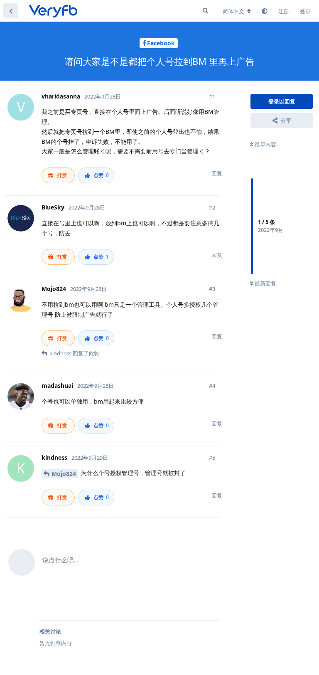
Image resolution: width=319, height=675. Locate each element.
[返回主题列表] (10, 10)
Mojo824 (64, 474)
